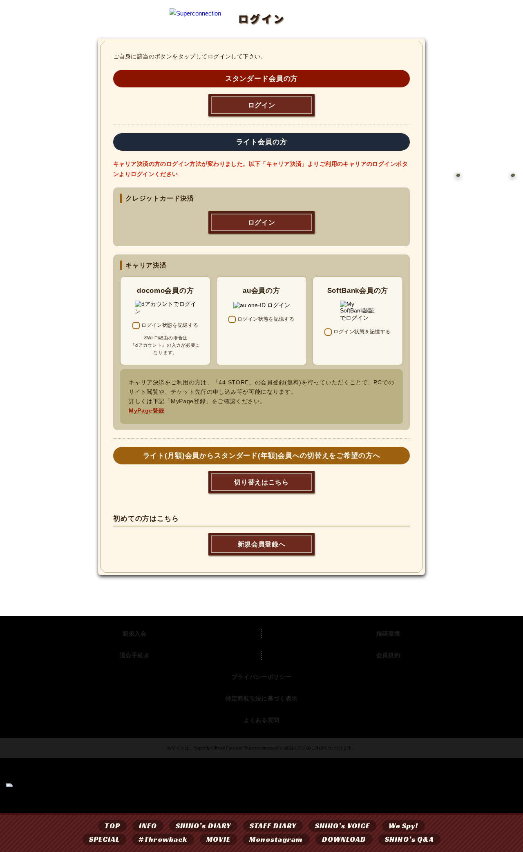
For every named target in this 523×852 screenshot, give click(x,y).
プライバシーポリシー (262, 677)
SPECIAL (104, 839)
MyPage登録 (147, 410)
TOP (112, 825)
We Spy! (403, 825)
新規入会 (135, 633)
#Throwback (163, 839)
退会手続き (135, 655)
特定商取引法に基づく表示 (261, 698)
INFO (148, 825)
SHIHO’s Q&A (409, 839)
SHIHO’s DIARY (203, 825)
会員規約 (388, 655)
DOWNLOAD (344, 839)
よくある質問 (261, 720)
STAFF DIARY (273, 825)
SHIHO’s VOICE (342, 825)
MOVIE (218, 839)
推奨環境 (388, 633)
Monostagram (276, 839)
